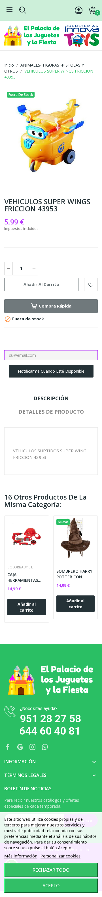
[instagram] (32, 747)
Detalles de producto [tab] (51, 411)
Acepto (51, 885)
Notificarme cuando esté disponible (51, 371)
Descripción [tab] (51, 398)
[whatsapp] (45, 747)
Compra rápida (55, 306)
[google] (20, 747)
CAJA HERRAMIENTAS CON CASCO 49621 (25, 577)
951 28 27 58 (50, 719)
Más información (20, 856)
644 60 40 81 (49, 731)
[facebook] (7, 747)
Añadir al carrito (41, 284)
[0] (91, 11)
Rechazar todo (51, 870)
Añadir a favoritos (91, 284)
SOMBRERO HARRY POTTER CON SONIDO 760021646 (75, 574)
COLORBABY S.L (20, 567)
